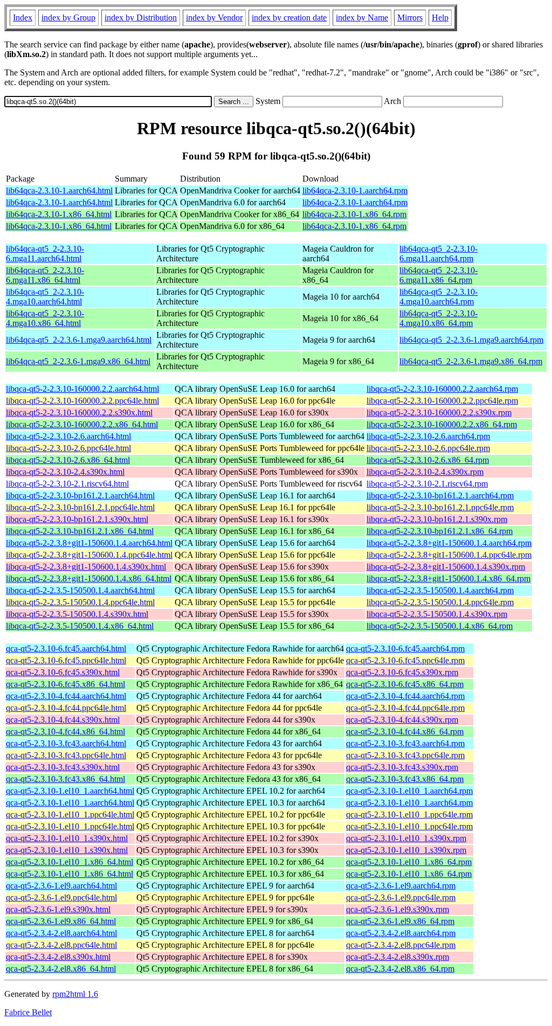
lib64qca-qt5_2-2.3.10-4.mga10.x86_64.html (45, 318)
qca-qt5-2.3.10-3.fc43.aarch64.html (66, 743)
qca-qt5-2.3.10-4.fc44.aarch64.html (66, 696)
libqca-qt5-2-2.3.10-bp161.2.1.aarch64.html (80, 495)
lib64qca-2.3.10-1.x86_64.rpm (354, 214)
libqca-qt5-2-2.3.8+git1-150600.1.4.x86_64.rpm (448, 578)
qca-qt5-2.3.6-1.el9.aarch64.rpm (401, 885)
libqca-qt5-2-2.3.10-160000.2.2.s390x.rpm (439, 412)
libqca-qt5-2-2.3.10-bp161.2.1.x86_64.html (80, 531)
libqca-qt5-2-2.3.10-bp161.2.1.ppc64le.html (80, 507)
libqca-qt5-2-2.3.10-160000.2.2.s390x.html (79, 412)
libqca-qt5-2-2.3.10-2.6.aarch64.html (68, 436)
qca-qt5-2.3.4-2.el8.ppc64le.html (61, 944)
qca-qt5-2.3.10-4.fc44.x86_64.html (65, 731)
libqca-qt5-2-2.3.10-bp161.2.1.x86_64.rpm (440, 531)
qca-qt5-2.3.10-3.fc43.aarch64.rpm (405, 743)
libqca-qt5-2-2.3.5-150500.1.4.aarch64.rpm (440, 590)
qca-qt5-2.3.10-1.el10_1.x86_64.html (69, 861)
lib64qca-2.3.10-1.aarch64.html (59, 190)
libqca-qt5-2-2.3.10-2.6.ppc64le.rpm (428, 448)
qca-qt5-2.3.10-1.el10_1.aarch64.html (70, 790)
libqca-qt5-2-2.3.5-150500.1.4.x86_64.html (80, 625)
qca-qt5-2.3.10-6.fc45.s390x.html (63, 672)
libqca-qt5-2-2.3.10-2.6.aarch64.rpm (428, 436)
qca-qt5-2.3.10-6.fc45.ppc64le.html (66, 660)
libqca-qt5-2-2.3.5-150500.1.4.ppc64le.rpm (440, 602)
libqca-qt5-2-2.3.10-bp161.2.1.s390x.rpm (437, 519)
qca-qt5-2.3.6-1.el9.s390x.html (58, 909)
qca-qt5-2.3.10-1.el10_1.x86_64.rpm (409, 861)
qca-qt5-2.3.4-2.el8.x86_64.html (61, 968)
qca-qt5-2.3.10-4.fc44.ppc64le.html (66, 707)
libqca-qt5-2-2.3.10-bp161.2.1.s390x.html (77, 519)
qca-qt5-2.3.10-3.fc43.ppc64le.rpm (405, 755)
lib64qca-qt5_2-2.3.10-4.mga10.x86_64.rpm (438, 318)
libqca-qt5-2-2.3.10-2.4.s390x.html (65, 471)
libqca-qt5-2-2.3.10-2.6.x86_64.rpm (428, 460)
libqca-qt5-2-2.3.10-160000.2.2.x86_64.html (82, 424)
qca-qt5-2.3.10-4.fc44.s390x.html (63, 719)
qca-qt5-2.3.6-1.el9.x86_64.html (61, 921)
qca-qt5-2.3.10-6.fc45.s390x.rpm (402, 672)
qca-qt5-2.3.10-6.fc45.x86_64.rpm (405, 684)
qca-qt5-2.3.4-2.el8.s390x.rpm (397, 956)
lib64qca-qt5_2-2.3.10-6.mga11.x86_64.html (45, 275)
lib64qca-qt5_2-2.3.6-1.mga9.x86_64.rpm (470, 361)
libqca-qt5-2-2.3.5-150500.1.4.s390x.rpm (437, 614)
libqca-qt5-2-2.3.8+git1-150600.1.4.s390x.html (86, 566)
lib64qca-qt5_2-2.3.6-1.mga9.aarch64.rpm (471, 339)
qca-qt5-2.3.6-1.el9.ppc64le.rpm (401, 897)
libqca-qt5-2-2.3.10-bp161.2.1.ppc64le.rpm (440, 507)
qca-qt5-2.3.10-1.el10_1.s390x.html (67, 838)
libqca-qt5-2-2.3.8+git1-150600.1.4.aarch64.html (89, 542)
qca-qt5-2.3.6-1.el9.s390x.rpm (397, 909)
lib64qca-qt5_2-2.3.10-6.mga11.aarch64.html (45, 253)
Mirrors (410, 17)
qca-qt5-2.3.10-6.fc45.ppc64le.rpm (405, 660)
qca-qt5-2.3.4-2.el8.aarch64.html (61, 933)
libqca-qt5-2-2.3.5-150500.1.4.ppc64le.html (80, 602)
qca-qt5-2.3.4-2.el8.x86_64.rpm (400, 968)
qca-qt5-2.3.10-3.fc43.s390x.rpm (402, 767)
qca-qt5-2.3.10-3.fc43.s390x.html (63, 767)
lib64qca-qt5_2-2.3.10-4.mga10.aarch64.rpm (438, 296)
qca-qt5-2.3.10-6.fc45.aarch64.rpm (405, 648)
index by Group (68, 17)
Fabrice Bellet (28, 1012)
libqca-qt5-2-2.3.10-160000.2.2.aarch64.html (82, 388)
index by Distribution (141, 17)
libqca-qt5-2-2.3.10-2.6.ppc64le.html (68, 448)
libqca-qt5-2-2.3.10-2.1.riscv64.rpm (427, 483)
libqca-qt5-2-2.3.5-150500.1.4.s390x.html (77, 614)
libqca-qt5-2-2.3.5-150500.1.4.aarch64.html (80, 590)
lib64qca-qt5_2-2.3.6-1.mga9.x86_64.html (78, 361)
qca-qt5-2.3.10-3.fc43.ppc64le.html (66, 755)
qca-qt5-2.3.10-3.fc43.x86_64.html (65, 779)
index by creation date (289, 17)
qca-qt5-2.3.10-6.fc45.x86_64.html (65, 684)
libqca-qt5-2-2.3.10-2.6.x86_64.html (68, 460)
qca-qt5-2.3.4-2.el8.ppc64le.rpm (401, 944)
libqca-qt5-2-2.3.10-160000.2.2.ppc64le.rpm (442, 400)
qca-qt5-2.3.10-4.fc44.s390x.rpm (402, 719)
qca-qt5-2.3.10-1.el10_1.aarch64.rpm (409, 790)
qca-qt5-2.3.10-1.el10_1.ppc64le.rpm (409, 814)
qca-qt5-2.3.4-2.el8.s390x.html (58, 956)
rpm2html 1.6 (75, 994)
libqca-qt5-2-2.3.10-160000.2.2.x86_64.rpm (442, 424)
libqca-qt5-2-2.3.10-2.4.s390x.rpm (425, 471)
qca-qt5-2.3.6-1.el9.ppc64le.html (61, 897)
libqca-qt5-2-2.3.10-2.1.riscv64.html (67, 483)
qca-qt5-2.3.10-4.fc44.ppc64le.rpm (405, 707)
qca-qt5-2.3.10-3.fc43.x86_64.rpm (405, 779)
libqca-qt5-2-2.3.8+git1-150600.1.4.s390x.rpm (446, 566)
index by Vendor (214, 17)
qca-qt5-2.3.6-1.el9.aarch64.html (61, 885)
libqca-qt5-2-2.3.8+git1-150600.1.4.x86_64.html (88, 578)
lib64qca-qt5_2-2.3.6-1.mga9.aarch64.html (78, 339)
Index (22, 17)
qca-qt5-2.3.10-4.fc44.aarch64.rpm (405, 696)
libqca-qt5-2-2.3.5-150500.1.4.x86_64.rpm (440, 625)
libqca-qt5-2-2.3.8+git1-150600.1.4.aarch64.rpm (449, 542)
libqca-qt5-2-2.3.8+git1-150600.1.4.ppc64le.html (89, 554)
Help (440, 17)
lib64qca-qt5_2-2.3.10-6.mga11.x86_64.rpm (438, 275)
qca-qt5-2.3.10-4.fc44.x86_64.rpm (405, 731)
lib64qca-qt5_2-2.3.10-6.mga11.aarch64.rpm (438, 253)
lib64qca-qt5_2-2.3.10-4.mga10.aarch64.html (45, 296)
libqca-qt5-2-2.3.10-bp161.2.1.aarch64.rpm (440, 495)
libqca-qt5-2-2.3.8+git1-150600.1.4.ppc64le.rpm (449, 554)
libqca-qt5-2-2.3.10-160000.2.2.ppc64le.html (82, 400)
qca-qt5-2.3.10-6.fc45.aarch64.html (66, 648)
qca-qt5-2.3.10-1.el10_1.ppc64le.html (70, 814)
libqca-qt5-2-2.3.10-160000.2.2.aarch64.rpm (442, 388)
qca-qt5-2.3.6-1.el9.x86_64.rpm (400, 921)
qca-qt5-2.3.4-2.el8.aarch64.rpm (401, 933)
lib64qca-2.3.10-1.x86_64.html (59, 214)
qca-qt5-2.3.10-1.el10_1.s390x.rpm (406, 838)
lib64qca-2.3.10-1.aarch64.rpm (355, 190)
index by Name (362, 17)
